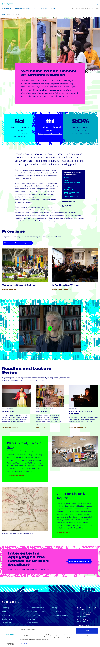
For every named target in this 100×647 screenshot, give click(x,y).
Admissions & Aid (22, 8)
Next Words (41, 412)
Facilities (67, 190)
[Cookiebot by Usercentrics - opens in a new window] (10, 644)
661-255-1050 (81, 617)
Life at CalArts (40, 8)
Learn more (40, 427)
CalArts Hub (6, 623)
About (53, 8)
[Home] (7, 4)
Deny (87, 635)
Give (82, 8)
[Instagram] (63, 205)
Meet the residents (76, 427)
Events (67, 178)
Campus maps (32, 623)
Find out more (63, 532)
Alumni (66, 185)
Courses (67, 187)
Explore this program (10, 289)
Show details (24, 644)
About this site (57, 611)
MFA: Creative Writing (65, 285)
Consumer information (35, 608)
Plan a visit (30, 619)
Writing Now (8, 412)
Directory (5, 608)
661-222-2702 (81, 622)
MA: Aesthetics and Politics (19, 285)
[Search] (97, 4)
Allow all (87, 630)
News (78, 8)
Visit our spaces (14, 475)
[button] (50, 328)
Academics (6, 8)
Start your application (79, 561)
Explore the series (9, 427)
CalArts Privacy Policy (59, 615)
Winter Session (70, 196)
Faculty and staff (71, 182)
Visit (73, 8)
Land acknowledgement (35, 611)
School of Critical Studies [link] (13, 14)
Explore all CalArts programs (17, 243)
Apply (96, 8)
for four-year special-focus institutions (50, 134)
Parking (54, 608)
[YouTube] (66, 205)
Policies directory (33, 615)
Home (3, 14)
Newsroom (6, 615)
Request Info (89, 8)
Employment (7, 619)
